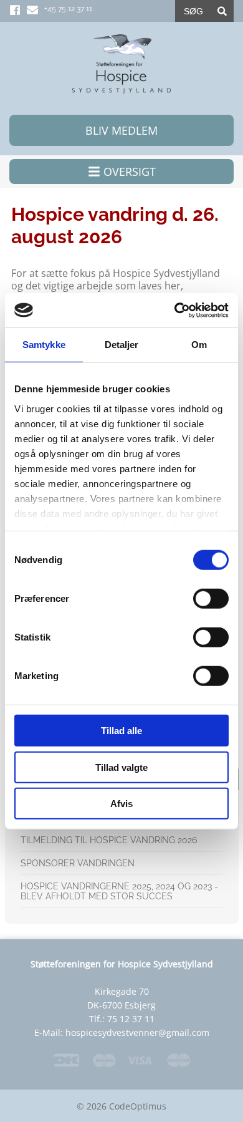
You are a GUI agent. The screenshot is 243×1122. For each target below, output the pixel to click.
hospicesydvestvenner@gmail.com (137, 1032)
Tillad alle (121, 730)
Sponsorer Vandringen (78, 863)
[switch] (211, 599)
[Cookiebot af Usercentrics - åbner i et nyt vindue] (175, 310)
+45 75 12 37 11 (68, 8)
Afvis (121, 803)
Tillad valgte (121, 767)
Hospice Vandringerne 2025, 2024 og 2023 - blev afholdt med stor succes (119, 891)
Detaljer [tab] (122, 344)
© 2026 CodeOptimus (121, 1106)
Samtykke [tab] (43, 344)
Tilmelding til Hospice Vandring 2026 (109, 840)
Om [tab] (199, 344)
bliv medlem (121, 130)
